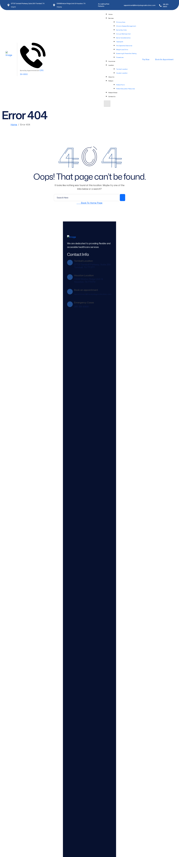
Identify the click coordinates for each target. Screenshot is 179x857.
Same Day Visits (121, 30)
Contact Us (111, 96)
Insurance (111, 61)
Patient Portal (112, 93)
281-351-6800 (81, 306)
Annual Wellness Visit (123, 34)
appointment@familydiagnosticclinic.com (140, 5)
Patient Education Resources (125, 89)
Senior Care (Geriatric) (123, 38)
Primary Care (120, 22)
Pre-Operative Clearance (124, 46)
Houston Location (122, 73)
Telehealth (119, 42)
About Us (111, 77)
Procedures (119, 57)
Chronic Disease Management (126, 26)
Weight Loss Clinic (122, 49)
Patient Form (120, 85)
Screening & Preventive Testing (126, 53)
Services (111, 18)
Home (110, 14)
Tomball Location (122, 69)
